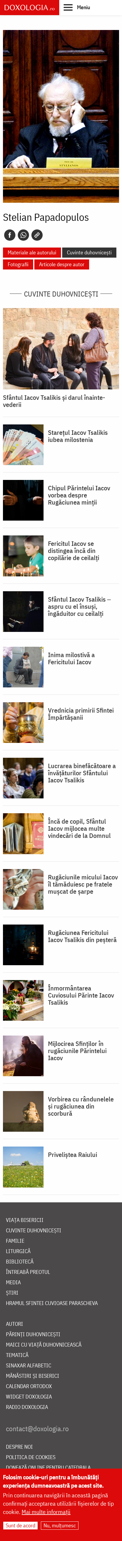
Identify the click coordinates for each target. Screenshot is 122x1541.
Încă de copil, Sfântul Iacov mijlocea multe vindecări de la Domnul (79, 828)
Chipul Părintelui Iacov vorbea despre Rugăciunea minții (79, 495)
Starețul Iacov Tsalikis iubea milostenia (78, 436)
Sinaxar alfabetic (28, 1366)
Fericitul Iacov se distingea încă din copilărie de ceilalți (73, 550)
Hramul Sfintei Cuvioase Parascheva (52, 1303)
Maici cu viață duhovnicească (43, 1345)
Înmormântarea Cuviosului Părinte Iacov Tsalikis (81, 995)
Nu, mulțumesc (60, 1525)
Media (13, 1283)
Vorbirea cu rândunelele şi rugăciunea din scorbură (81, 1106)
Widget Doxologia (29, 1397)
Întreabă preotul (28, 1272)
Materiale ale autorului (32, 252)
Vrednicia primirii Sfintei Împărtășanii (81, 714)
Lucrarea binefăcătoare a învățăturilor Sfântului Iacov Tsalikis (82, 773)
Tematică (17, 1355)
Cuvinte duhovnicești (89, 252)
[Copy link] (37, 235)
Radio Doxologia (27, 1407)
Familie (15, 1241)
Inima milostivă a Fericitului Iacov (71, 658)
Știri (12, 1293)
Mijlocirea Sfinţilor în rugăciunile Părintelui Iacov (77, 1050)
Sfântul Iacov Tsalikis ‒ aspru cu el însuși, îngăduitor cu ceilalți (79, 606)
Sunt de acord (20, 1525)
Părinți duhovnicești (33, 1334)
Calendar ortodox (29, 1386)
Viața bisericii (25, 1220)
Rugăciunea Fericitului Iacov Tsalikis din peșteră (82, 936)
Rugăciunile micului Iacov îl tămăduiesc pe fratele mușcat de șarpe (83, 884)
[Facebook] (9, 235)
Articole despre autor (61, 264)
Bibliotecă (19, 1262)
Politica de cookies (30, 1457)
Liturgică (18, 1251)
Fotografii (18, 264)
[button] (77, 7)
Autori (14, 1324)
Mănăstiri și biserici (32, 1376)
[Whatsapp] (23, 235)
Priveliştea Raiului (72, 1154)
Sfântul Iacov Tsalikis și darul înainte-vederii (54, 401)
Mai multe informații (46, 1512)
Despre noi (19, 1447)
